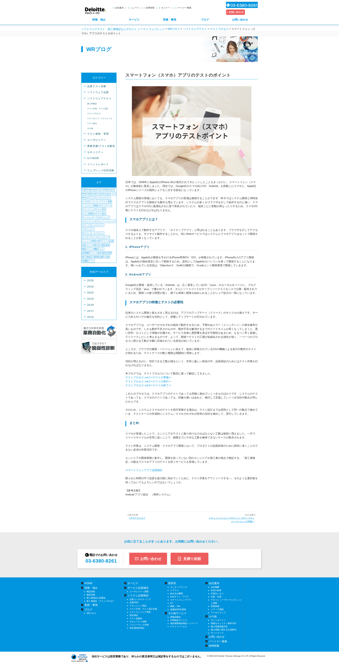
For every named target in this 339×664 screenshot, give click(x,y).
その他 (90, 128)
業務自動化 (175, 617)
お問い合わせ (240, 19)
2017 (90, 311)
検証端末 (105, 245)
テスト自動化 (88, 213)
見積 (107, 257)
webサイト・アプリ (179, 596)
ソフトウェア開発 (90, 205)
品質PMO (134, 602)
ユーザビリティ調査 (139, 591)
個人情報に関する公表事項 (223, 629)
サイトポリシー (218, 620)
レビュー (86, 241)
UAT (95, 194)
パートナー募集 (184, 8)
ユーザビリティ (96, 140)
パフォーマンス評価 (139, 625)
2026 (90, 280)
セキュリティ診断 (138, 621)
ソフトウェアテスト (99, 98)
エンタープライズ (178, 587)
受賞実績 (215, 606)
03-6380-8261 (101, 561)
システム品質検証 (138, 595)
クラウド (174, 590)
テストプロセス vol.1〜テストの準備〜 (148, 377)
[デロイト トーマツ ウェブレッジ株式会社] (95, 9)
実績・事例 (169, 19)
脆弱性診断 (99, 257)
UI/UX (101, 194)
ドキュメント (88, 221)
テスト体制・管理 (98, 134)
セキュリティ (95, 152)
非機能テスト (88, 261)
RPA (84, 194)
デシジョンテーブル (91, 217)
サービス (134, 19)
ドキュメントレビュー (105, 221)
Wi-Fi (84, 197)
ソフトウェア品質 (98, 92)
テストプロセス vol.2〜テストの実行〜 (148, 381)
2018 (90, 305)
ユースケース (103, 237)
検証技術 (91, 591)
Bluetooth (93, 190)
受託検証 (134, 615)
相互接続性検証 (137, 628)
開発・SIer (175, 606)
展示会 (97, 245)
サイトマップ (217, 633)
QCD (112, 190)
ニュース (134, 8)
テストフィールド (178, 626)
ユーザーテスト (89, 237)
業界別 (172, 583)
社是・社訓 (216, 596)
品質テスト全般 (96, 86)
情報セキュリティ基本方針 (223, 623)
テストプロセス (94, 113)
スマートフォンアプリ (180, 600)
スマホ (85, 201)
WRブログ (91, 613)
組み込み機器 (176, 593)
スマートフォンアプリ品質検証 (143, 470)
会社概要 (215, 587)
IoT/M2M (93, 158)
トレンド (105, 217)
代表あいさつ (217, 593)
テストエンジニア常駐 (140, 612)
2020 (90, 292)
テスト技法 (92, 123)
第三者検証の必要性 (96, 598)
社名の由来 (216, 590)
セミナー (165, 8)
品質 (111, 241)
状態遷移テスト (89, 253)
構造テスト (87, 249)
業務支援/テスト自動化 (101, 146)
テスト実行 (101, 209)
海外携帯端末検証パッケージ (184, 623)
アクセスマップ (218, 612)
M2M (106, 190)
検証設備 (91, 595)
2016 (90, 317)
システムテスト (103, 197)
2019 (90, 299)
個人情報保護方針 (219, 626)
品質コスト (87, 245)
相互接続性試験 (104, 253)
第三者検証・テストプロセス (100, 601)
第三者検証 (92, 104)
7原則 (84, 190)
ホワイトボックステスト (93, 233)
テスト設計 (101, 213)
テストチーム (88, 209)
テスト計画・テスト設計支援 (143, 609)
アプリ (91, 197)
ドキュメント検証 (138, 605)
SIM (89, 194)
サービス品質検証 (138, 587)
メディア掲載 (217, 609)
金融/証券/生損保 (178, 609)
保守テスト (103, 241)
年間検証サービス (178, 620)
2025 (90, 286)
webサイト (110, 194)
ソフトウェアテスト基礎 (100, 201)
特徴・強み (99, 19)
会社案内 (119, 8)
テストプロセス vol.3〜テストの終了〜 (148, 385)
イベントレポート (98, 164)
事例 (94, 241)
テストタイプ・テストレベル (99, 118)
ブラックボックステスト (93, 225)
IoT (100, 190)
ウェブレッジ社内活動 (100, 170)
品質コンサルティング (140, 599)
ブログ (205, 19)
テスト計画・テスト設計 (98, 109)
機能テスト (99, 249)
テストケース (105, 205)
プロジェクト (88, 229)
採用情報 (150, 8)
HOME (88, 583)
